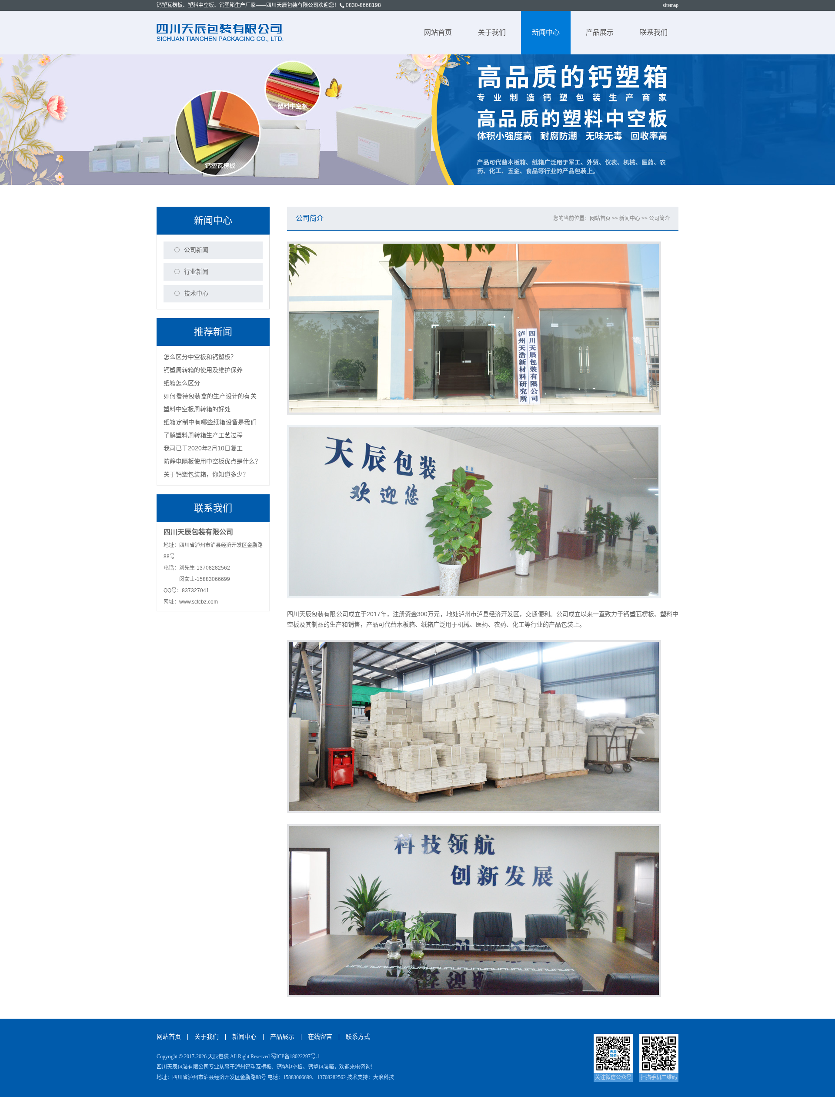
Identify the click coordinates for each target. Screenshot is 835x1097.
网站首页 (438, 32)
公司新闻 (196, 250)
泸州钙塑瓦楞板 (253, 1067)
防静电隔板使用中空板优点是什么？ (212, 461)
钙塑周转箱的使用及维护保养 (203, 369)
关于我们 (492, 32)
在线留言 (320, 1037)
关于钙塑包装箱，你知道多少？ (206, 474)
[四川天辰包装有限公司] (221, 32)
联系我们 (654, 32)
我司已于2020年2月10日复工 (203, 448)
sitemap (670, 5)
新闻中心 (546, 32)
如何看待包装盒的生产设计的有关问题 (213, 398)
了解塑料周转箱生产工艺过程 (203, 435)
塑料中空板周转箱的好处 (197, 409)
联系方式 (358, 1037)
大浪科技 (383, 1077)
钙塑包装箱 (321, 1067)
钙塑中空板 (290, 1067)
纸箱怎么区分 (182, 382)
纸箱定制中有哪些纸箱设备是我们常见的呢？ (213, 424)
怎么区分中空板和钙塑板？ (200, 356)
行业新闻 (196, 271)
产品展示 (600, 32)
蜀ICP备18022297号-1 (295, 1056)
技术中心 (196, 293)
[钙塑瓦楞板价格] (417, 119)
